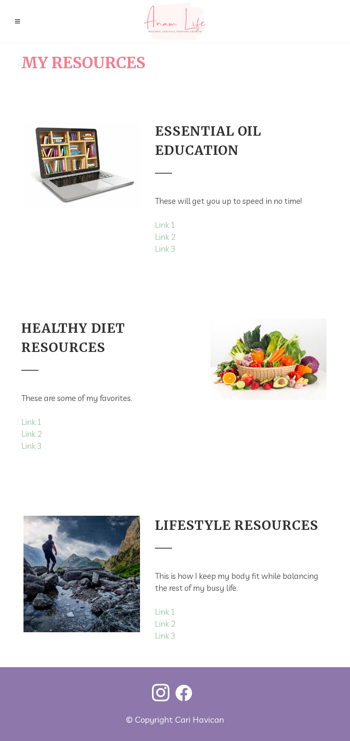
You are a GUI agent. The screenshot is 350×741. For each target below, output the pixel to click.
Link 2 (165, 237)
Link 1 (165, 225)
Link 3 (165, 249)
